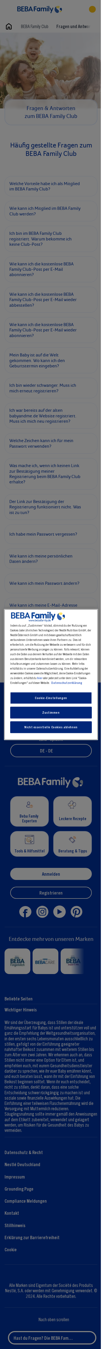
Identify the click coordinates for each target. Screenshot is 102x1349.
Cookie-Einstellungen (51, 698)
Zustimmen (51, 712)
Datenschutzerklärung (66, 682)
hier (39, 678)
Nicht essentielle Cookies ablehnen (50, 727)
